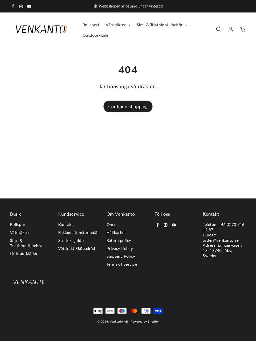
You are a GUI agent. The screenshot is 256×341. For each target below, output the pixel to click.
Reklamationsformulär (78, 232)
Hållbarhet (116, 232)
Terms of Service (121, 264)
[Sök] (219, 29)
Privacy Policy (119, 248)
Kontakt (65, 224)
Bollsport (91, 24)
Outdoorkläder (96, 35)
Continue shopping (128, 106)
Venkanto (116, 321)
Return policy (118, 240)
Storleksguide (71, 240)
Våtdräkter (116, 24)
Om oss (113, 224)
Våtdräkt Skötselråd (76, 248)
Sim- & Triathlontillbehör (160, 24)
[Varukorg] (243, 29)
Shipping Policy (120, 256)
